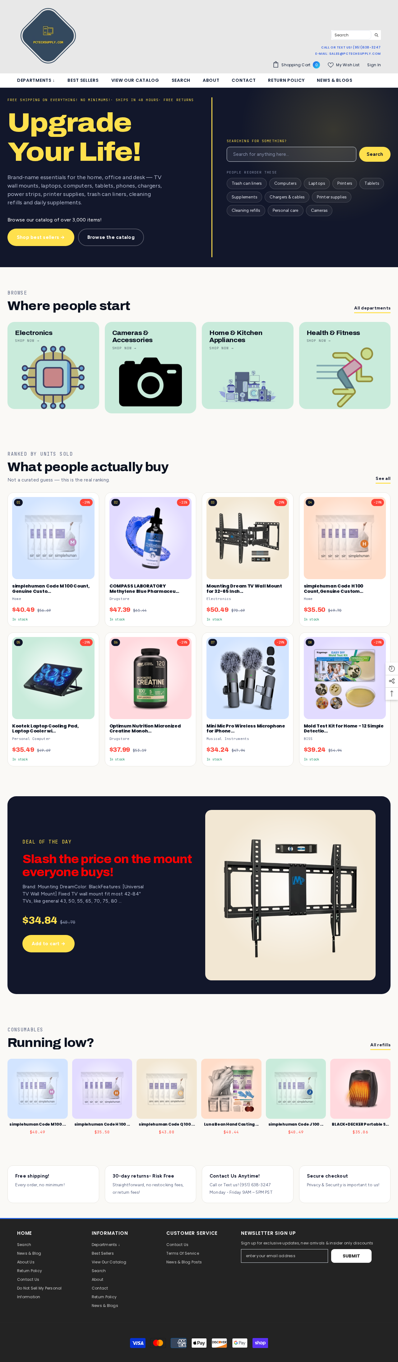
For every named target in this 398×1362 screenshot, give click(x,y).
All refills (380, 1045)
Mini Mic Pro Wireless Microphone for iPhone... (245, 728)
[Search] (356, 35)
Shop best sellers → (41, 237)
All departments (372, 308)
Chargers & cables (287, 196)
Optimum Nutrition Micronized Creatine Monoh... (145, 728)
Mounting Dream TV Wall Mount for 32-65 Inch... (244, 588)
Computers (285, 183)
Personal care (285, 210)
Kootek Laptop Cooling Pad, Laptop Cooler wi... (45, 728)
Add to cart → (48, 943)
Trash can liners (247, 183)
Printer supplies (331, 196)
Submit (351, 1256)
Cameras (319, 210)
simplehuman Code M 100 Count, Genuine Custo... (51, 588)
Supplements (244, 196)
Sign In (374, 64)
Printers (344, 183)
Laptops (317, 183)
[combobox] (351, 35)
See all (383, 478)
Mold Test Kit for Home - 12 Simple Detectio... (344, 728)
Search (375, 154)
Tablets (371, 183)
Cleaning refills (246, 210)
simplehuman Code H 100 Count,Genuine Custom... (333, 588)
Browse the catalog (111, 237)
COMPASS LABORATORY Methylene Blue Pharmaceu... (144, 588)
